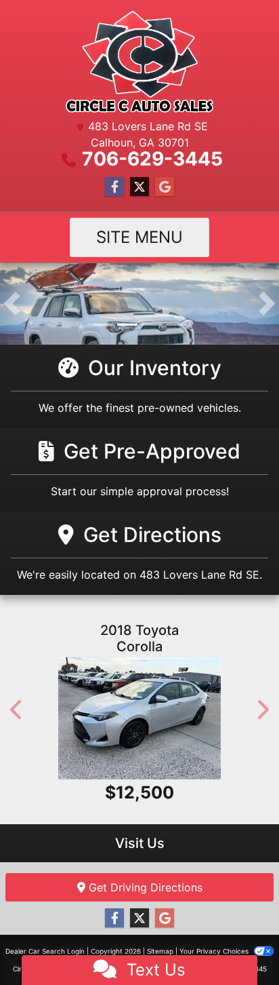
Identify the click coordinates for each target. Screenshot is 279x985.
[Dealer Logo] (139, 62)
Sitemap (160, 951)
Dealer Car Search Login (45, 951)
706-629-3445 (152, 158)
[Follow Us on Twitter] (139, 187)
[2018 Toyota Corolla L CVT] (139, 718)
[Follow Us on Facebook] (114, 187)
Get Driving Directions (143, 887)
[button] (12, 304)
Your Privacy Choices (215, 951)
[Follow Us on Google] (164, 187)
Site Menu (139, 237)
